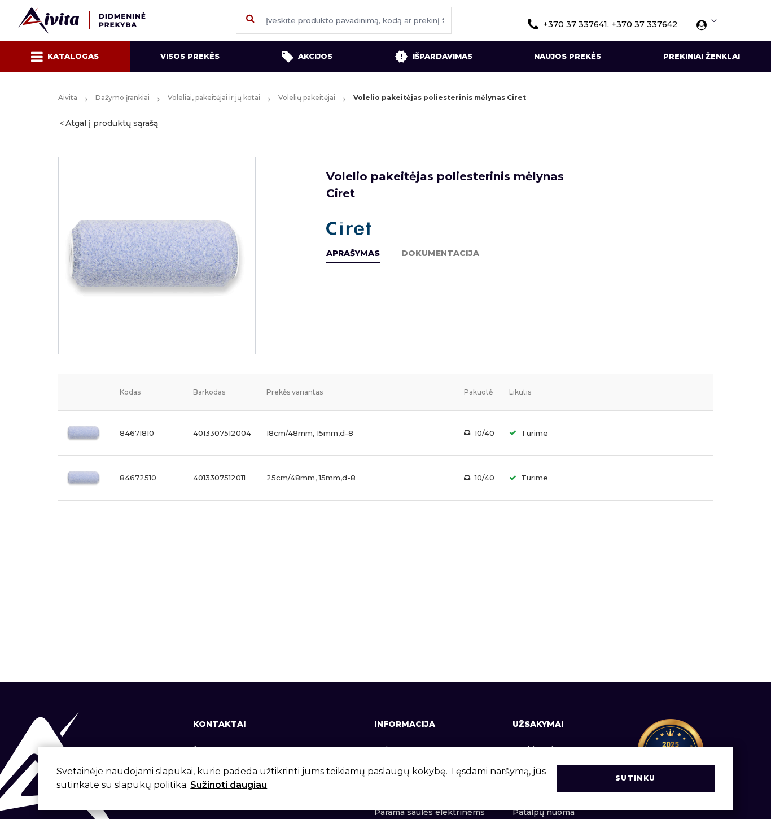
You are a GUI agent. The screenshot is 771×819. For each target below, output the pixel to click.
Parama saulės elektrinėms (429, 812)
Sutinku (635, 778)
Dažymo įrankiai (122, 97)
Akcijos (315, 55)
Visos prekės (190, 55)
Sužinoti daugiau (228, 784)
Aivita (67, 97)
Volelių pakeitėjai (306, 97)
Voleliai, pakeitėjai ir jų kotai (214, 97)
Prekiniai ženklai (701, 55)
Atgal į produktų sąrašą (111, 123)
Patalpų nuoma (543, 812)
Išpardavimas (442, 55)
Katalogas (73, 55)
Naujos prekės (567, 55)
